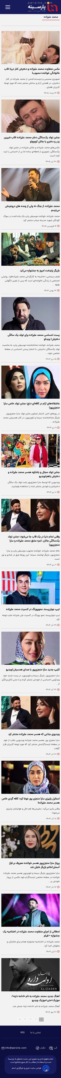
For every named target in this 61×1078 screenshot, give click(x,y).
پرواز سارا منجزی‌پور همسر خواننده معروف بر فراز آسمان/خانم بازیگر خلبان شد (34, 865)
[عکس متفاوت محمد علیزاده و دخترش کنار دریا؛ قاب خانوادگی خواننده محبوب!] (30, 47)
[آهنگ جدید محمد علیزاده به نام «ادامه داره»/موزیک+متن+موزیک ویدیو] (30, 974)
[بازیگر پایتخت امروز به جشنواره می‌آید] (30, 249)
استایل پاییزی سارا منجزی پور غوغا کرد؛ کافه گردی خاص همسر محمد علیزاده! (31, 801)
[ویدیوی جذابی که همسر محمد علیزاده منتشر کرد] (30, 712)
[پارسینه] (41, 7)
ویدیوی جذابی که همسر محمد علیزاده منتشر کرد (34, 734)
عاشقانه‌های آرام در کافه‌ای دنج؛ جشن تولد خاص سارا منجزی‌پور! (32, 406)
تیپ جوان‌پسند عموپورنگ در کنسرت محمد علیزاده (33, 609)
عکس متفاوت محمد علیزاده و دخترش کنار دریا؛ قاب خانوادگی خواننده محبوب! (32, 71)
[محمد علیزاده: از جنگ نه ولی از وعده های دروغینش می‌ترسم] (30, 184)
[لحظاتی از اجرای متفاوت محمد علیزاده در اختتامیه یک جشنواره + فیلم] (30, 910)
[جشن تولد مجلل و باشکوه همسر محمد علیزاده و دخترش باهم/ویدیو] (30, 450)
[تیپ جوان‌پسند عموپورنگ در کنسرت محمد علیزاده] (30, 587)
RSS (23, 1033)
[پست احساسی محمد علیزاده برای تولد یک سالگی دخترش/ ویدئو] (30, 313)
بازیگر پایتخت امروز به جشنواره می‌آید (40, 271)
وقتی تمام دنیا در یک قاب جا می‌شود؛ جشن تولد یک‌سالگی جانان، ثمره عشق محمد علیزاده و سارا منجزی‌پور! (34, 541)
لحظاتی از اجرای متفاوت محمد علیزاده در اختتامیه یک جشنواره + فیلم (31, 934)
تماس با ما (35, 1033)
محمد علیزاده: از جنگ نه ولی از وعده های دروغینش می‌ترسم (32, 208)
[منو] (8, 7)
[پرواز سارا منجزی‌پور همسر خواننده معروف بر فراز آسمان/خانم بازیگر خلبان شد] (30, 841)
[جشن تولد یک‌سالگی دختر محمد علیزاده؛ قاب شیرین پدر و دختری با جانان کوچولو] (30, 116)
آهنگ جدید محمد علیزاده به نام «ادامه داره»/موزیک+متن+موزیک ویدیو (36, 998)
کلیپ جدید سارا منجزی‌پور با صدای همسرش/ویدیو (33, 670)
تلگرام (42, 1048)
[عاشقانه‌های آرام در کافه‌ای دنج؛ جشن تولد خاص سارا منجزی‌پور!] (30, 382)
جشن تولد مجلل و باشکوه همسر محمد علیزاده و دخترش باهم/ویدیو (34, 474)
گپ (55, 1048)
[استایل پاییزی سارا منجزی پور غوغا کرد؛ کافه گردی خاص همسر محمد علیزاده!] (30, 777)
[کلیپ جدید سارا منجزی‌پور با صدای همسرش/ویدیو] (30, 648)
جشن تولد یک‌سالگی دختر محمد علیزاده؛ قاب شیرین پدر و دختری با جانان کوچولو (32, 140)
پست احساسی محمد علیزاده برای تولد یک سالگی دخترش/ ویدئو (34, 337)
